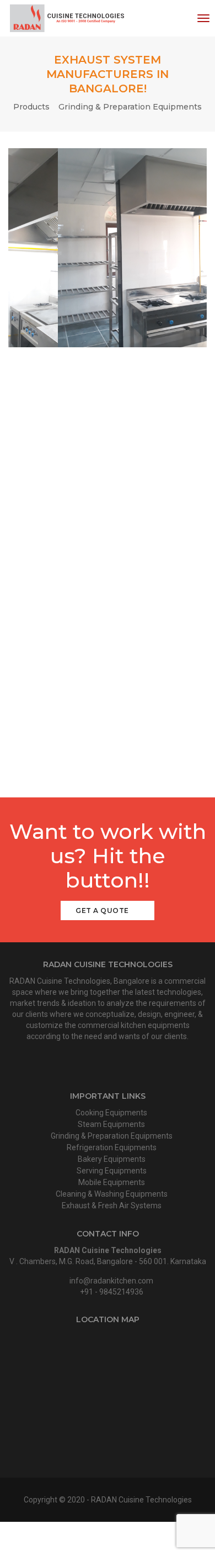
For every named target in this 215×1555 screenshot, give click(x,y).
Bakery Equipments (111, 1159)
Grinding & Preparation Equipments (130, 107)
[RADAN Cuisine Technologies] (66, 18)
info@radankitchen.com (111, 1280)
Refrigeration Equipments (111, 1147)
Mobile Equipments (111, 1182)
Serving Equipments (111, 1170)
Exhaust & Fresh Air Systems (111, 1205)
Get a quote (103, 910)
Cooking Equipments (110, 1112)
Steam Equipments (110, 1124)
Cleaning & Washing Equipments (111, 1193)
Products (31, 107)
